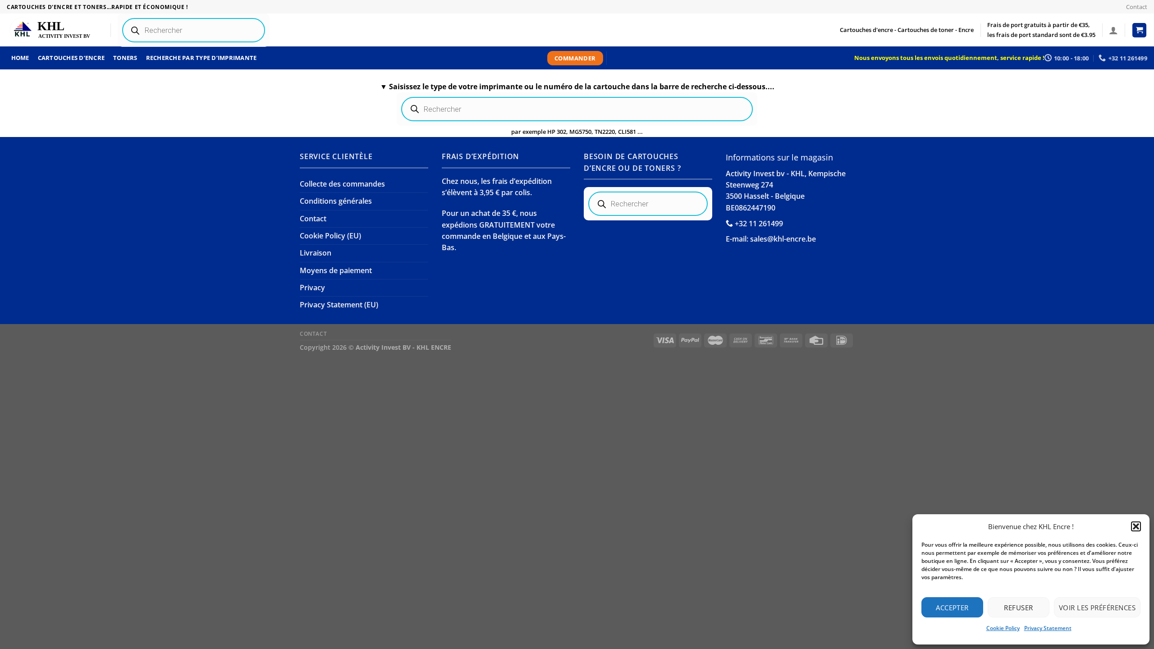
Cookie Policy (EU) (330, 236)
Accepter (952, 607)
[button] (1135, 526)
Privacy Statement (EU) (339, 305)
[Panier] (1139, 30)
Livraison (315, 253)
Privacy (312, 288)
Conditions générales (336, 201)
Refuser (1018, 607)
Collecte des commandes (342, 184)
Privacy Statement (1048, 628)
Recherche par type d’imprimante (201, 58)
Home (20, 58)
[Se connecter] (1113, 30)
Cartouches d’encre (71, 58)
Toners (125, 58)
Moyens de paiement (336, 270)
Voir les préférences (1097, 607)
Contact (1136, 7)
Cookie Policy (1003, 628)
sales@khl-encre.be (783, 239)
